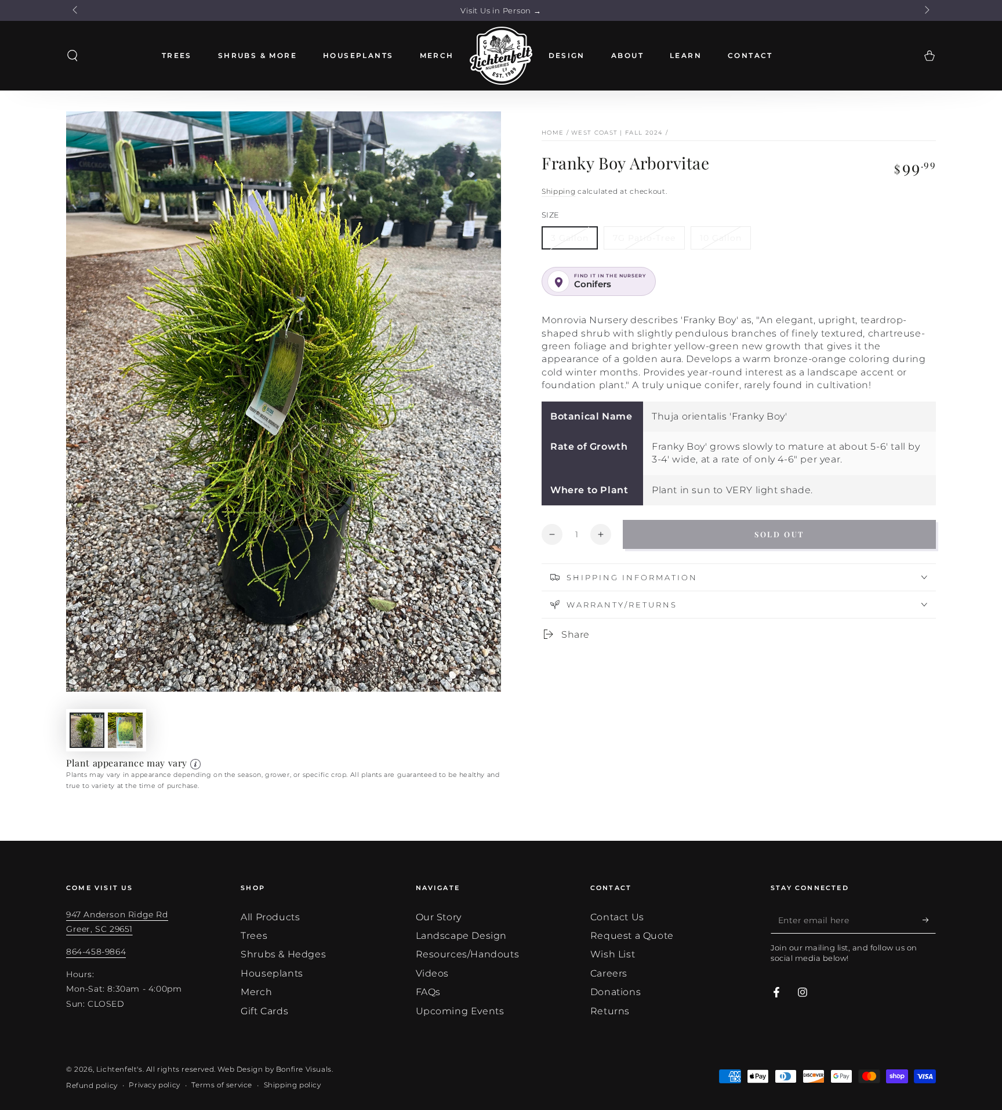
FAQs (428, 991)
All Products (270, 917)
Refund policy (92, 1085)
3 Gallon (570, 238)
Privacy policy (154, 1084)
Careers (608, 973)
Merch (256, 991)
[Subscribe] (929, 920)
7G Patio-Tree (644, 238)
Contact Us (617, 917)
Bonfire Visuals (304, 1069)
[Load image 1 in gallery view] (87, 730)
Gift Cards (264, 1011)
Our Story (439, 917)
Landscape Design (461, 935)
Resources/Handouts (468, 954)
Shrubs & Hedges (283, 954)
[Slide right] (926, 10)
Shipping (559, 191)
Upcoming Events (460, 1011)
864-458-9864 (96, 951)
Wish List (612, 954)
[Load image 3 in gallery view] (125, 730)
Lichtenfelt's (119, 1069)
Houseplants (272, 973)
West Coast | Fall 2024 (617, 132)
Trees (254, 935)
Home (553, 132)
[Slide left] (76, 10)
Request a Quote (632, 935)
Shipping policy (292, 1084)
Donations (615, 991)
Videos (432, 973)
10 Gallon (721, 238)
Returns (610, 1011)
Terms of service (221, 1084)
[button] (72, 55)
